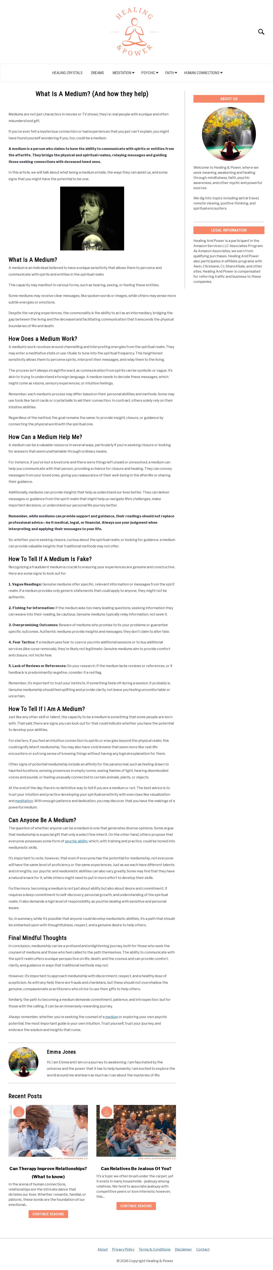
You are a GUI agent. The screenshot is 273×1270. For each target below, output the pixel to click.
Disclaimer (183, 1249)
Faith (169, 72)
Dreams (97, 72)
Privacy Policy (123, 1249)
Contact (203, 1249)
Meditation (122, 72)
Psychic (148, 72)
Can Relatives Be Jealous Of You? (136, 1168)
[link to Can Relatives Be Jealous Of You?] (136, 1132)
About (102, 1249)
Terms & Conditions (155, 1249)
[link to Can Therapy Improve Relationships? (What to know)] (48, 1132)
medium (111, 1017)
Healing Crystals (67, 72)
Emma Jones (61, 1052)
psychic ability (76, 841)
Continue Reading (48, 1214)
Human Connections (201, 72)
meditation (24, 801)
